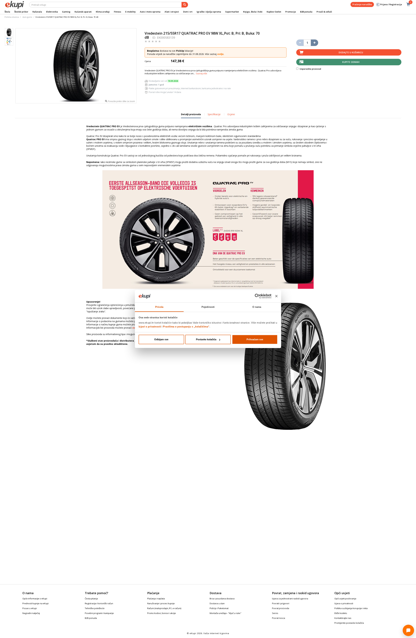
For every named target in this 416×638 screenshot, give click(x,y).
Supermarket (232, 11)
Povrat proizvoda (280, 608)
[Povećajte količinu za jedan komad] (314, 42)
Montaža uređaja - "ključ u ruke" (225, 613)
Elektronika (52, 11)
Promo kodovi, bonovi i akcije (161, 613)
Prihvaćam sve (255, 339)
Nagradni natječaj (31, 613)
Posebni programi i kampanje (99, 613)
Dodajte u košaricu (351, 52)
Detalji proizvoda (191, 115)
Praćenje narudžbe (362, 4)
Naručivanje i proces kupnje (161, 603)
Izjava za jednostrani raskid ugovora (290, 598)
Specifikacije (214, 114)
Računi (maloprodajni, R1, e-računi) (164, 608)
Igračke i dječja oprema (209, 11)
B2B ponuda (306, 11)
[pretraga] (185, 4)
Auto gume (27, 17)
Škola (7, 11)
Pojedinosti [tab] (208, 307)
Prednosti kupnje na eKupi (35, 603)
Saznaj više (201, 73)
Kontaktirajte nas (342, 618)
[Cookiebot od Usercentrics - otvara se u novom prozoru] (257, 296)
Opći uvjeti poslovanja (345, 598)
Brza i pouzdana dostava (222, 598)
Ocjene (231, 114)
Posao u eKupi (29, 608)
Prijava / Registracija (391, 4)
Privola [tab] (159, 307)
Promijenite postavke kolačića (349, 622)
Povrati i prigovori (280, 603)
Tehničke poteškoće (94, 608)
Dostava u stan (217, 603)
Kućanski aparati (83, 11)
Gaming (66, 11)
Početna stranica (12, 17)
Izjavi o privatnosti (150, 326)
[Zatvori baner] (276, 296)
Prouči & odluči (324, 11)
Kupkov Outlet (274, 11)
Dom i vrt (187, 11)
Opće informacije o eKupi (34, 598)
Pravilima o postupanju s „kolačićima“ (186, 326)
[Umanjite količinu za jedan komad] (300, 42)
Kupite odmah (350, 62)
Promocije (290, 11)
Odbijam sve (161, 339)
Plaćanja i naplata (156, 598)
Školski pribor (21, 11)
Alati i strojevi (172, 11)
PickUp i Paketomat (219, 608)
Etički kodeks (340, 613)
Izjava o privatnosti (343, 603)
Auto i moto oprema (150, 11)
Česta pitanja (91, 598)
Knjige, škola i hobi (252, 11)
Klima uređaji (103, 11)
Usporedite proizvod (310, 68)
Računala (37, 11)
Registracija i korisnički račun (99, 603)
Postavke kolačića (206, 339)
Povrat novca (278, 618)
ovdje (220, 54)
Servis (275, 613)
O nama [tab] (256, 307)
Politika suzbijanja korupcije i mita (351, 608)
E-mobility (130, 11)
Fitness (117, 11)
